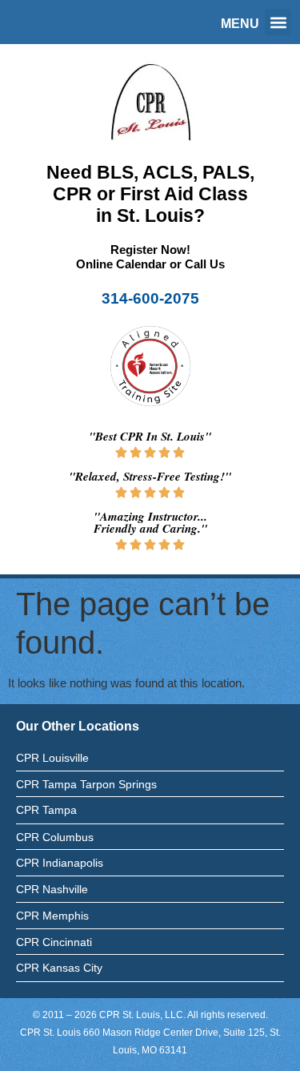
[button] (278, 22)
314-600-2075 (150, 298)
